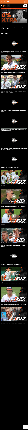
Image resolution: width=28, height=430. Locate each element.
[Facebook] (2, 1)
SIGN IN (25, 5)
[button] (14, 45)
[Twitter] (5, 1)
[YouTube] (8, 1)
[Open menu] (25, 1)
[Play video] (14, 16)
